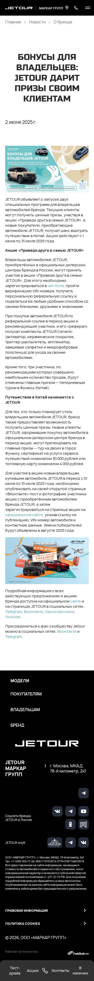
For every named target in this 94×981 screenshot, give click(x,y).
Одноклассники (59, 611)
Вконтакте (33, 611)
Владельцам (25, 709)
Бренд (17, 725)
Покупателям (26, 694)
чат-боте (56, 285)
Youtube (12, 616)
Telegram (13, 611)
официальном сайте (24, 514)
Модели (19, 680)
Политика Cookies (22, 923)
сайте (75, 601)
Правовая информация (26, 910)
